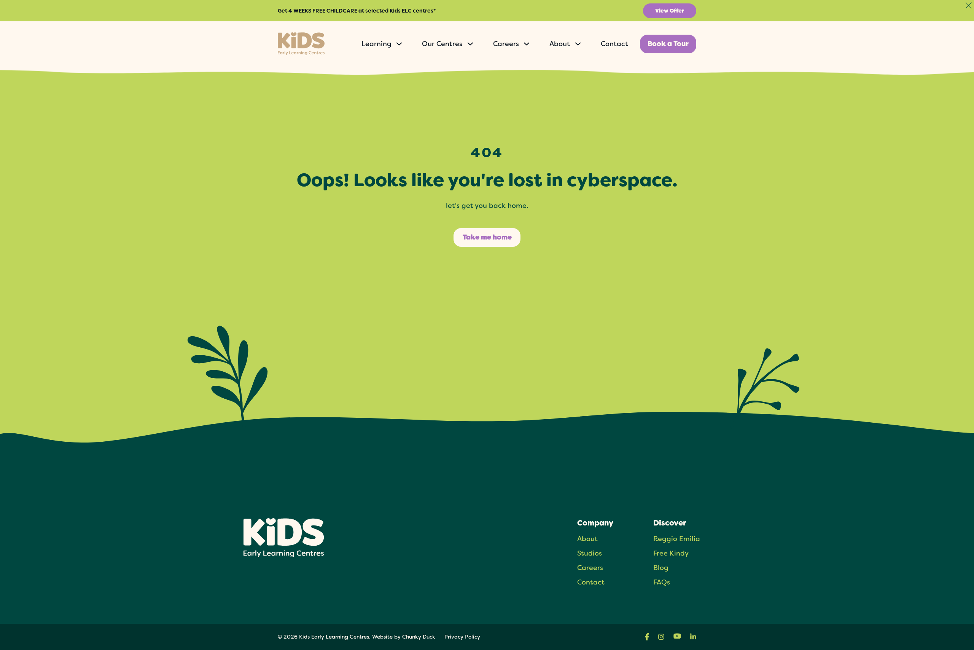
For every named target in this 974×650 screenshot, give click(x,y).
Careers (506, 43)
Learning (376, 43)
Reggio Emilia (676, 538)
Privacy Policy (462, 636)
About (559, 43)
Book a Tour (668, 43)
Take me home (487, 237)
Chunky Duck (418, 636)
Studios (589, 553)
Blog (660, 567)
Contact (614, 43)
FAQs (661, 582)
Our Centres (442, 43)
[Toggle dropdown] (399, 43)
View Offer (669, 10)
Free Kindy (671, 553)
